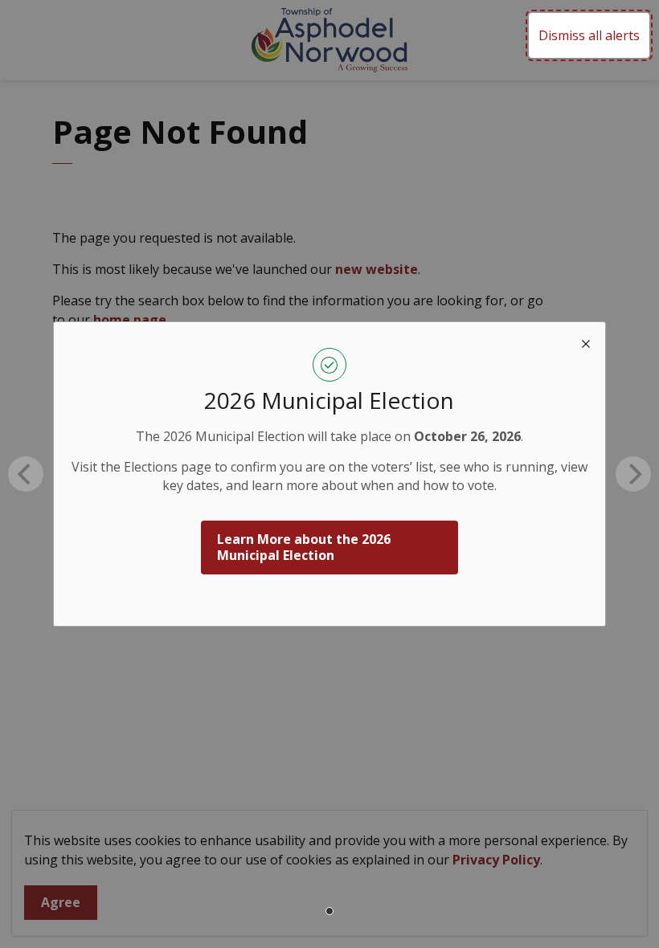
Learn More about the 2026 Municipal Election (304, 547)
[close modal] (586, 341)
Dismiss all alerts (589, 35)
